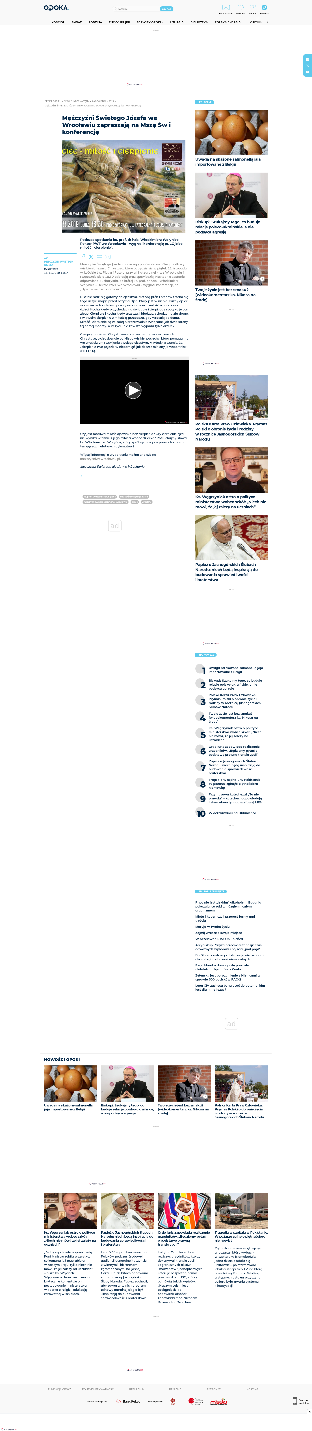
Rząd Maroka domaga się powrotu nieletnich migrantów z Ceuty (222, 967)
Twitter (92, 257)
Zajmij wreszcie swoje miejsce (218, 933)
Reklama (175, 1389)
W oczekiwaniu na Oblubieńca (219, 939)
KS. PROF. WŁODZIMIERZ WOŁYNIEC (100, 496)
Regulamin (136, 1389)
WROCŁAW (146, 502)
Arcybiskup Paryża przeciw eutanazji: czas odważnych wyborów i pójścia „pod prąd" (228, 947)
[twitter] (307, 65)
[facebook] (307, 59)
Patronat (214, 1389)
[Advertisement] (156, 57)
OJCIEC (135, 502)
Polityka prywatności (98, 1389)
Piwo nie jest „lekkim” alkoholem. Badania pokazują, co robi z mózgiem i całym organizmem (228, 906)
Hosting (252, 1389)
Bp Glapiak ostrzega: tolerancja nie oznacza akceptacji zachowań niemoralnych (229, 957)
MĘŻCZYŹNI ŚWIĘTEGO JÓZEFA (134, 496)
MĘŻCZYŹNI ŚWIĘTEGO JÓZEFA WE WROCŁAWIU (105, 502)
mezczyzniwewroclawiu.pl (100, 459)
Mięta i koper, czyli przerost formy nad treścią (225, 918)
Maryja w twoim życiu (212, 926)
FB (84, 257)
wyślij (108, 257)
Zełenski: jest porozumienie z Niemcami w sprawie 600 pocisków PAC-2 (228, 977)
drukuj (100, 257)
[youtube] (307, 71)
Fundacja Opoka (59, 1389)
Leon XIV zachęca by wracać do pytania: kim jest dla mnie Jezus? (230, 987)
